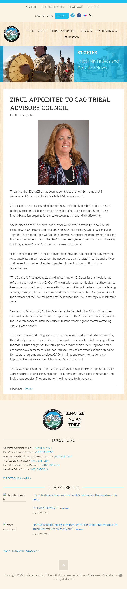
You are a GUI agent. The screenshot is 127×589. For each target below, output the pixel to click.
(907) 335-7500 (44, 452)
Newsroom (75, 6)
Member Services (53, 6)
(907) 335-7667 (63, 456)
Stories (29, 388)
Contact (94, 6)
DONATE (61, 15)
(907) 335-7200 (44, 15)
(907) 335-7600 (51, 465)
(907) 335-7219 (39, 469)
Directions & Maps (16, 478)
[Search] (90, 15)
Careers (31, 6)
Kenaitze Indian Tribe (11, 34)
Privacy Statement (90, 575)
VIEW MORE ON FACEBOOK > (21, 550)
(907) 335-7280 (40, 460)
